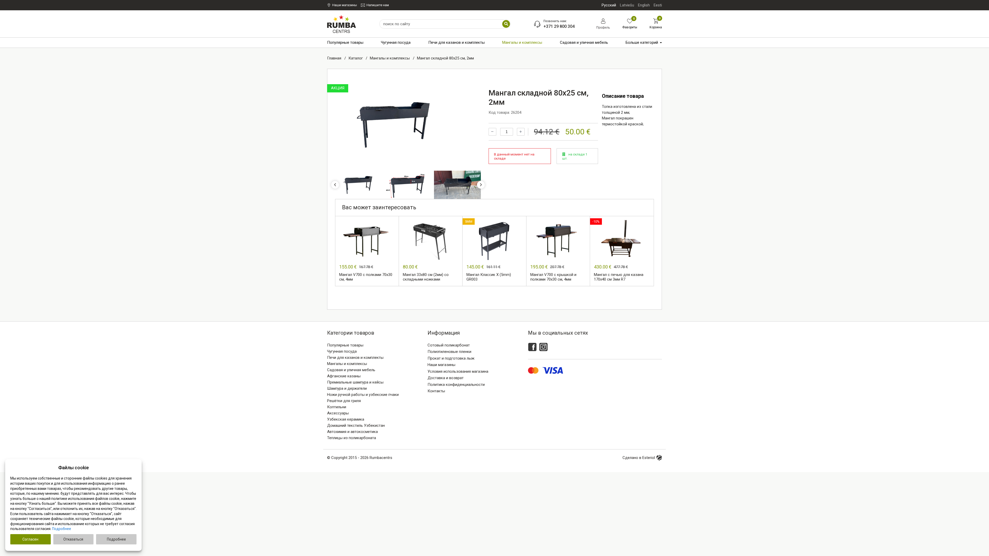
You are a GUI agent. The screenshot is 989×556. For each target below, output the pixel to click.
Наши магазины (344, 5)
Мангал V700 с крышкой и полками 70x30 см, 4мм (553, 277)
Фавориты (629, 24)
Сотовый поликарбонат (449, 345)
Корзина (656, 23)
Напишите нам (377, 5)
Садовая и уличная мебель (584, 42)
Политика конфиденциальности (456, 384)
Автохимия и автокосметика (352, 431)
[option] (394, 124)
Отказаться (73, 539)
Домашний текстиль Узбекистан (356, 425)
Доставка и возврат (446, 378)
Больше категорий (642, 42)
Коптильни (336, 407)
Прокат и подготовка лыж (451, 358)
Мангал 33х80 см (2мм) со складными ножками (426, 277)
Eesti (658, 5)
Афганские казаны (344, 376)
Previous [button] (335, 185)
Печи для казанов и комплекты (456, 42)
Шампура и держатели (347, 388)
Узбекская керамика (345, 419)
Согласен (30, 539)
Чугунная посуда (396, 42)
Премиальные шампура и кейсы (355, 382)
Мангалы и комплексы (522, 42)
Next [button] (481, 185)
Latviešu (627, 5)
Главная (334, 58)
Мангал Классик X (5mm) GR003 (488, 277)
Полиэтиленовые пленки (449, 351)
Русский (609, 5)
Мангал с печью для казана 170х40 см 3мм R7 (618, 277)
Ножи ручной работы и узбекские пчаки (363, 394)
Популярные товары (345, 42)
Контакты (436, 391)
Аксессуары (338, 413)
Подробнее (61, 529)
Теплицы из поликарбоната (351, 438)
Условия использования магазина (458, 371)
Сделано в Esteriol (639, 457)
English (644, 5)
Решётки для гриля (344, 400)
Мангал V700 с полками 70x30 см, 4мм (365, 277)
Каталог (356, 58)
